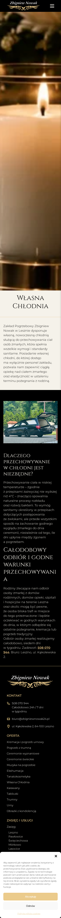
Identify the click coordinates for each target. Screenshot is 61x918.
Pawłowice (15, 836)
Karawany (13, 788)
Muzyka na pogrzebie (21, 765)
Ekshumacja (15, 770)
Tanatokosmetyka (18, 776)
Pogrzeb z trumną (19, 747)
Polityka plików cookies (28, 913)
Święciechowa (18, 840)
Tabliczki (12, 793)
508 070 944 (20, 703)
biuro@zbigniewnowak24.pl (30, 718)
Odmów (30, 905)
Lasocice (14, 848)
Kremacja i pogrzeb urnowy (25, 742)
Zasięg (11, 826)
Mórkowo (14, 844)
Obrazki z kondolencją (21, 811)
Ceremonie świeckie (20, 759)
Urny (10, 805)
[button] (56, 856)
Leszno (13, 832)
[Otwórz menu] (52, 6)
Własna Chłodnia (18, 782)
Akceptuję (30, 896)
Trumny (12, 799)
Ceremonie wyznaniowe (23, 753)
